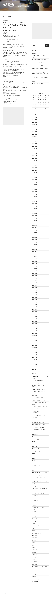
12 (43, 99)
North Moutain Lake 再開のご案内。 (39, 59)
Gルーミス (34, 441)
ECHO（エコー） (35, 434)
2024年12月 (34, 165)
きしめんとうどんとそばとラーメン (39, 488)
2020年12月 (34, 280)
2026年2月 (34, 131)
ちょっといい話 (35, 500)
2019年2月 (34, 333)
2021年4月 (34, 270)
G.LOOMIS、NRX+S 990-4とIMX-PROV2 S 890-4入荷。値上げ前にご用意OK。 (40, 74)
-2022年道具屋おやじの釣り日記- (39, 400)
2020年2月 (34, 304)
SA (33, 463)
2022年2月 (34, 246)
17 (38, 101)
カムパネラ (34, 486)
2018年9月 (34, 345)
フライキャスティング (36, 513)
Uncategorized (35, 470)
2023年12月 (34, 194)
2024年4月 (34, 184)
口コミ (33, 530)
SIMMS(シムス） (35, 467)
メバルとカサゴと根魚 (36, 525)
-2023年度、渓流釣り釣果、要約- (39, 408)
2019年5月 (34, 326)
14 (48, 99)
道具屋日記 (8, 4)
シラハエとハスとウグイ (37, 495)
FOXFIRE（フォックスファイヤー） (39, 439)
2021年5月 (34, 268)
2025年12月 (34, 136)
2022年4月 (34, 242)
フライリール (35, 521)
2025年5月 (34, 153)
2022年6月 (34, 237)
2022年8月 (34, 232)
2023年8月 (34, 203)
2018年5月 (34, 354)
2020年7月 (34, 292)
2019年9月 (34, 316)
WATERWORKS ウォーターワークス (39, 472)
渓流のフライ (35, 545)
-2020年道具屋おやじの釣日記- (38, 383)
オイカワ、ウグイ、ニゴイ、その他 (39, 481)
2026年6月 (34, 122)
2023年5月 (34, 210)
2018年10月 (34, 342)
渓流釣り (34, 547)
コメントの (35, 579)
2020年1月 (34, 306)
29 (33, 106)
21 (48, 101)
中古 (33, 528)
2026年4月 (34, 126)
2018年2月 (34, 362)
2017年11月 (34, 369)
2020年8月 (34, 290)
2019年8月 (34, 318)
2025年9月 (34, 143)
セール (33, 498)
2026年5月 (34, 124)
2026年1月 (34, 134)
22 (33, 104)
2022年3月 (34, 244)
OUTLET (34, 460)
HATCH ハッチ (35, 448)
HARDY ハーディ (35, 443)
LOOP (33, 453)
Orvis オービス (35, 455)
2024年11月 (34, 167)
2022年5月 (34, 239)
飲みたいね (34, 564)
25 (40, 104)
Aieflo (33, 431)
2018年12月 (34, 338)
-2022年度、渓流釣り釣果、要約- (39, 397)
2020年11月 (34, 282)
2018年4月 (34, 357)
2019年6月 (34, 323)
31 (38, 106)
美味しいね (34, 554)
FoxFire (34, 436)
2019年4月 (34, 328)
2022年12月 (34, 222)
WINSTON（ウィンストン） (38, 475)
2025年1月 (34, 162)
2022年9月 (34, 230)
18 (40, 101)
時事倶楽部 (34, 535)
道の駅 (33, 559)
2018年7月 (34, 350)
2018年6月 (34, 352)
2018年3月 (34, 359)
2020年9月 (34, 287)
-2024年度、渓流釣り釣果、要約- (39, 415)
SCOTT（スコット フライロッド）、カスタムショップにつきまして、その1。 (16, 25)
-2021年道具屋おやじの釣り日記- (39, 391)
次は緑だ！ (34, 81)
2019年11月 (34, 311)
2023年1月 (34, 220)
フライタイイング (36, 516)
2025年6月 (34, 150)
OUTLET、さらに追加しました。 (39, 83)
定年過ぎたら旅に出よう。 (37, 533)
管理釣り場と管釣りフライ (37, 549)
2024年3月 (34, 186)
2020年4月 (34, 299)
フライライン (35, 518)
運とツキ (34, 557)
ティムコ (34, 502)
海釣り (33, 542)
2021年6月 (34, 266)
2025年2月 (34, 160)
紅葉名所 (34, 552)
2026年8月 (34, 117)
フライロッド (35, 523)
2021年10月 (34, 256)
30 (35, 106)
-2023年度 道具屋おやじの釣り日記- (39, 406)
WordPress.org (35, 581)
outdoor (34, 458)
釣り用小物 (34, 561)
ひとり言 (34, 511)
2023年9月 (34, 201)
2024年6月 (34, 179)
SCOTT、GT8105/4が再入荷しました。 (40, 65)
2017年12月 (34, 366)
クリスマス (34, 490)
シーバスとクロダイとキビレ (38, 493)
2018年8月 (34, 347)
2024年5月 (34, 182)
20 (45, 101)
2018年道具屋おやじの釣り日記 (38, 424)
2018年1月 (34, 364)
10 (38, 99)
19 (43, 101)
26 (43, 104)
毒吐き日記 (34, 537)
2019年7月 (34, 321)
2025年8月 (34, 146)
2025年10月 (34, 141)
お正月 (33, 483)
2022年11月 (34, 225)
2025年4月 (34, 155)
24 (38, 104)
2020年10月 (34, 285)
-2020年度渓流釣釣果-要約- (37, 380)
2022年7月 (34, 234)
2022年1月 (34, 249)
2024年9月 (34, 172)
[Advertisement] (13, 116)
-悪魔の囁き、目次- (36, 419)
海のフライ (34, 540)
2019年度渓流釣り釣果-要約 (38, 427)
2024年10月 (34, 170)
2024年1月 (34, 191)
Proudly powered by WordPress (9, 593)
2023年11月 (34, 196)
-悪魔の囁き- (34, 417)
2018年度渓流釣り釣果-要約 (38, 422)
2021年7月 (34, 263)
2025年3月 (34, 158)
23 (35, 104)
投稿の (34, 576)
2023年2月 (34, 218)
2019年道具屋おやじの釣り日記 (38, 429)
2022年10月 (34, 227)
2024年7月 (34, 177)
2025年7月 (34, 148)
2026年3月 (34, 129)
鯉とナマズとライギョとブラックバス (39, 566)
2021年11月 (34, 254)
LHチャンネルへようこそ (37, 451)
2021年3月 (34, 273)
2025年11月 (34, 138)
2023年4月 (34, 213)
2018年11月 (34, 340)
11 (40, 99)
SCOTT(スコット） (36, 465)
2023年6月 (34, 208)
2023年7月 (34, 206)
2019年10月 (34, 314)
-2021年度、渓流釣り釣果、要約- (39, 389)
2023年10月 (34, 198)
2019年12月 (34, 309)
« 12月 (36, 108)
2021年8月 (34, 261)
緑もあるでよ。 (35, 53)
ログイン (34, 574)
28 (48, 104)
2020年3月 (34, 302)
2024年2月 (34, 189)
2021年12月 (34, 251)
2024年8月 (34, 174)
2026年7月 (34, 119)
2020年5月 (34, 297)
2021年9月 (34, 258)
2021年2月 (34, 275)
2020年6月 (34, 294)
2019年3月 (34, 330)
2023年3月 (34, 215)
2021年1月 (34, 278)
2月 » (46, 108)
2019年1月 (34, 335)
